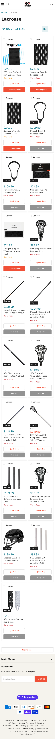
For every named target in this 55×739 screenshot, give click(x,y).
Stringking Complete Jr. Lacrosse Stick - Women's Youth (40, 499)
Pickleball (43, 720)
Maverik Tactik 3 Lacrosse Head (37, 132)
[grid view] (45, 29)
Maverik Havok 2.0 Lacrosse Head (11, 191)
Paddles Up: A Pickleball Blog (14, 726)
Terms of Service (13, 728)
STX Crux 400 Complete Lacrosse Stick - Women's (38, 376)
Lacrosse (33, 720)
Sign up (41, 678)
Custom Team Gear (26, 723)
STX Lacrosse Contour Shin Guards (13, 620)
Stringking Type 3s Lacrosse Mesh (11, 132)
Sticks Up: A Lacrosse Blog (39, 726)
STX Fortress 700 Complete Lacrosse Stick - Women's (38, 438)
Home (4, 12)
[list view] (51, 29)
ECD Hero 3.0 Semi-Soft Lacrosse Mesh (12, 73)
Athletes (40, 723)
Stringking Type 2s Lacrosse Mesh (38, 73)
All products (22, 720)
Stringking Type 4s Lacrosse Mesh (38, 191)
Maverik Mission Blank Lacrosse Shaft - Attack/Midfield (40, 314)
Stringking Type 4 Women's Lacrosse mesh (11, 251)
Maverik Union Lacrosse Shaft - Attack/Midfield (14, 311)
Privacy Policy (28, 728)
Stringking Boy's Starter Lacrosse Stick (40, 250)
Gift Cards (12, 723)
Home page (9, 720)
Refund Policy (42, 728)
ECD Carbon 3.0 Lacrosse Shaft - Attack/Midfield (37, 560)
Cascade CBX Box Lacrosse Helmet (11, 559)
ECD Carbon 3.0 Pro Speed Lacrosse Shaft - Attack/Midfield (13, 437)
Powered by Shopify (27, 734)
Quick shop (14, 83)
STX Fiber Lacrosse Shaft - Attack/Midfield (13, 374)
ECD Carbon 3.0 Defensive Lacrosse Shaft (12, 499)
